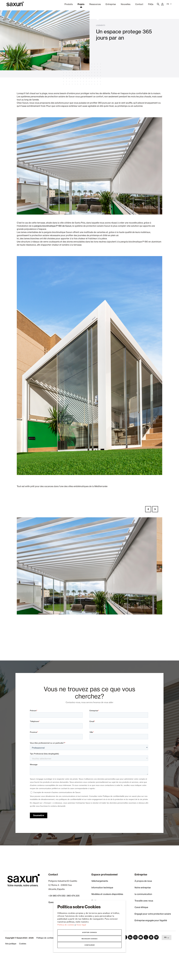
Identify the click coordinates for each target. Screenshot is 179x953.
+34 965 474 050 (56, 895)
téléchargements (99, 881)
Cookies (22, 943)
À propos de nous (143, 881)
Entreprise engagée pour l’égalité (151, 920)
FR (168, 4)
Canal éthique (141, 907)
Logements (100, 25)
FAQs (150, 4)
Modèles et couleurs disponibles (107, 894)
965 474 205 (73, 895)
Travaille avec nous (144, 900)
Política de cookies (66, 925)
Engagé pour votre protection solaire (153, 914)
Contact (139, 4)
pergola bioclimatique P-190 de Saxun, (53, 226)
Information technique (102, 887)
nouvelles (125, 4)
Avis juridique (10, 943)
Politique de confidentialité (47, 938)
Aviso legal (81, 925)
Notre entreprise (143, 887)
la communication (143, 894)
